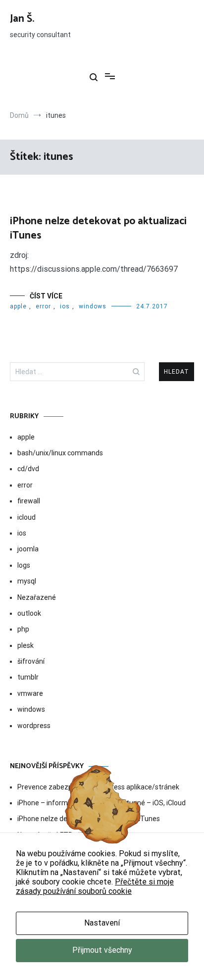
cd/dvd (28, 469)
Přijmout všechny (102, 950)
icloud (26, 517)
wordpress (34, 726)
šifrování (31, 661)
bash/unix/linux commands (60, 453)
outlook (29, 613)
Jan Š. (22, 18)
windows (92, 306)
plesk (25, 645)
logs (23, 565)
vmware (30, 693)
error (43, 306)
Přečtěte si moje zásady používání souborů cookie (95, 886)
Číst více (46, 296)
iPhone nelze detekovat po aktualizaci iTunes (98, 228)
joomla (28, 549)
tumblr (28, 677)
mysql (26, 581)
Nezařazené (36, 597)
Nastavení (102, 923)
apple (18, 306)
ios (65, 306)
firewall (28, 501)
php (23, 629)
